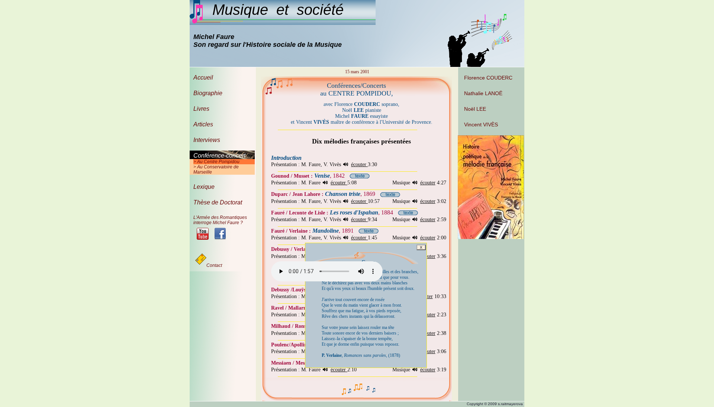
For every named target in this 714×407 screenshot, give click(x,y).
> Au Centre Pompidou (216, 161)
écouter (359, 164)
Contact (214, 265)
